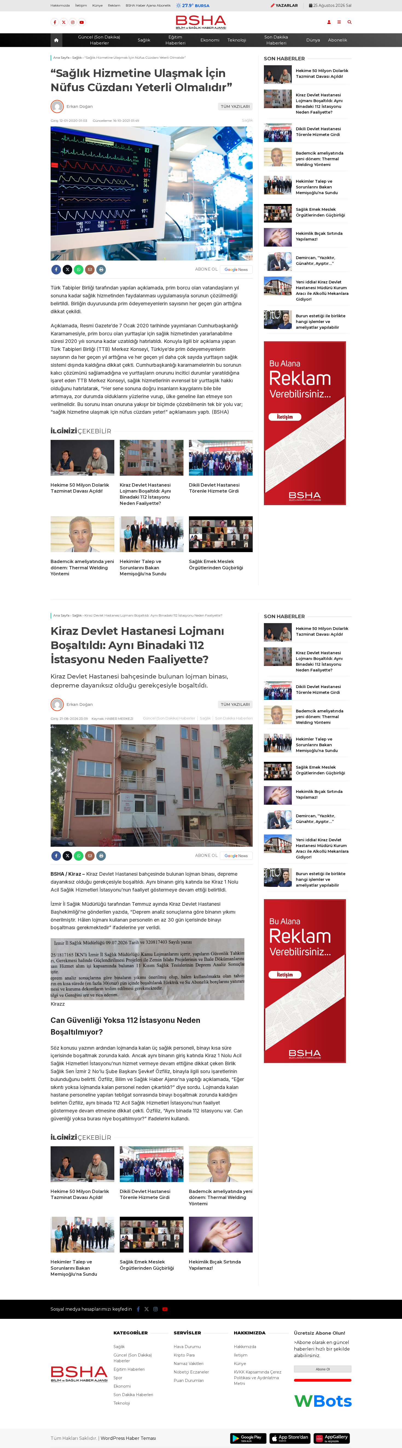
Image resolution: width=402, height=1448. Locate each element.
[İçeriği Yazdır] (101, 269)
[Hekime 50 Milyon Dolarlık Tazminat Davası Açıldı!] (82, 459)
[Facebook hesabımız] (55, 22)
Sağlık (144, 40)
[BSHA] (201, 29)
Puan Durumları (189, 1380)
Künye (97, 5)
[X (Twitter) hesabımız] (64, 22)
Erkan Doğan (79, 106)
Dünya (313, 40)
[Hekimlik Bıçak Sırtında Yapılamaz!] (278, 245)
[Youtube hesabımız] (82, 22)
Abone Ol (323, 1369)
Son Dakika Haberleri (276, 40)
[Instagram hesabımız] (73, 22)
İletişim (81, 5)
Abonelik (337, 40)
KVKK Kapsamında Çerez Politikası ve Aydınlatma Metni (257, 1378)
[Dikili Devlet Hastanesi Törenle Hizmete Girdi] (221, 459)
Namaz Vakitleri (188, 1363)
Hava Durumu (187, 1346)
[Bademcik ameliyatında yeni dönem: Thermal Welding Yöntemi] (82, 535)
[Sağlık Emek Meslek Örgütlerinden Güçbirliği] (221, 535)
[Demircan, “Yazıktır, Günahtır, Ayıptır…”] (278, 269)
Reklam (114, 5)
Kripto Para (184, 1355)
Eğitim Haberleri (175, 40)
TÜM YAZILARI (235, 106)
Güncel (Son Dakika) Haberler (99, 40)
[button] (57, 40)
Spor (117, 1377)
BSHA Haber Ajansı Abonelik (148, 5)
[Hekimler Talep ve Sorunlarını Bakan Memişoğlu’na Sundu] (151, 535)
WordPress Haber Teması (128, 1438)
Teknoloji (237, 40)
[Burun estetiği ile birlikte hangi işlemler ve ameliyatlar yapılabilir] (278, 327)
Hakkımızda (60, 5)
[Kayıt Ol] (329, 22)
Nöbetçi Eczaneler (191, 1372)
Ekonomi (209, 40)
